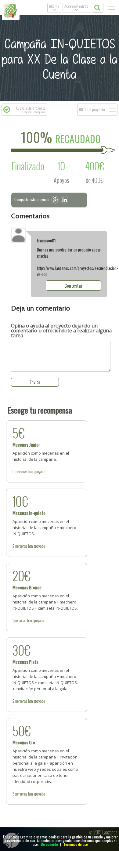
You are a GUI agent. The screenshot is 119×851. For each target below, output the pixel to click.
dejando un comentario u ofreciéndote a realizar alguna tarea (61, 330)
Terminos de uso (75, 844)
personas (21, 471)
